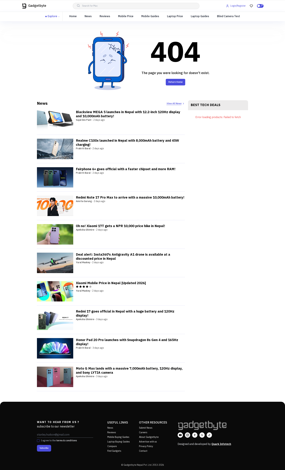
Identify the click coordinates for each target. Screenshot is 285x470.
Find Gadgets (114, 451)
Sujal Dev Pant (83, 120)
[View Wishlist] (251, 6)
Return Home (175, 82)
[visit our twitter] (202, 435)
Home (73, 16)
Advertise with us (148, 442)
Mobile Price (125, 16)
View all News (173, 103)
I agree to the (59, 440)
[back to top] (275, 461)
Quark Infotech (221, 444)
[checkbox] (38, 440)
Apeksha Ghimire (85, 230)
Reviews (105, 16)
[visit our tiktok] (209, 435)
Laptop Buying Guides (118, 442)
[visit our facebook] (194, 435)
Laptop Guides (200, 16)
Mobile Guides (150, 16)
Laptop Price (175, 16)
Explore (52, 16)
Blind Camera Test (228, 16)
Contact (143, 451)
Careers (143, 432)
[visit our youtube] (180, 435)
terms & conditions (66, 440)
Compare (112, 446)
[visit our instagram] (187, 435)
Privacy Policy (146, 446)
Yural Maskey (83, 262)
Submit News (145, 428)
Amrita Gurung (84, 201)
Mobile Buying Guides (118, 437)
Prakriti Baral (83, 148)
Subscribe (44, 448)
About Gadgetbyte (149, 437)
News (88, 16)
